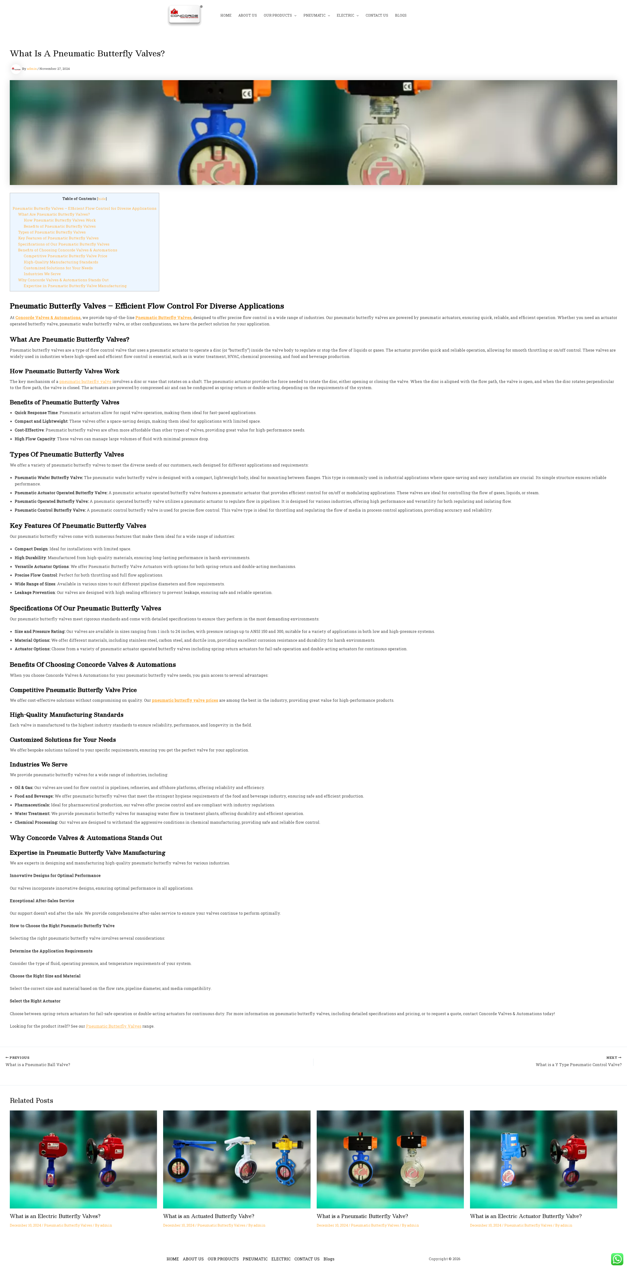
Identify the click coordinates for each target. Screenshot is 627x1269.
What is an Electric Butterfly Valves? (55, 1216)
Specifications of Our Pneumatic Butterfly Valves (63, 244)
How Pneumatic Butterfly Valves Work (60, 220)
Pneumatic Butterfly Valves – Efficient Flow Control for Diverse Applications (84, 208)
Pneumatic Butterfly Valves (113, 1026)
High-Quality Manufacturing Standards (61, 261)
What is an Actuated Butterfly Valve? (208, 1216)
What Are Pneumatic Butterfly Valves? (54, 214)
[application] (294, 15)
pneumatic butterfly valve (85, 381)
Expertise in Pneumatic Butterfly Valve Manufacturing (75, 285)
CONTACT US (377, 15)
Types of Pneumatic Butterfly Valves (52, 232)
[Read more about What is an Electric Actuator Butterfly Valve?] (543, 1158)
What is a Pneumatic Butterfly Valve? (362, 1216)
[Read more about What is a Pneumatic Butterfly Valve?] (390, 1158)
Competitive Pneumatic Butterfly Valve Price (65, 255)
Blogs (401, 15)
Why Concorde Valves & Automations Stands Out (63, 279)
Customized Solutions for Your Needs (58, 267)
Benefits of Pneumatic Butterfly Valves (60, 226)
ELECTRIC (345, 15)
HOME (225, 15)
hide (102, 199)
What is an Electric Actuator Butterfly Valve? (526, 1216)
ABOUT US (247, 15)
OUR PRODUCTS (278, 15)
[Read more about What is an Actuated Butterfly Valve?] (236, 1158)
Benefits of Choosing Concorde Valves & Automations (67, 249)
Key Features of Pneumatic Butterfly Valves (58, 237)
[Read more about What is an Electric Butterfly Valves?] (83, 1158)
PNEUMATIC (314, 15)
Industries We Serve (42, 273)
